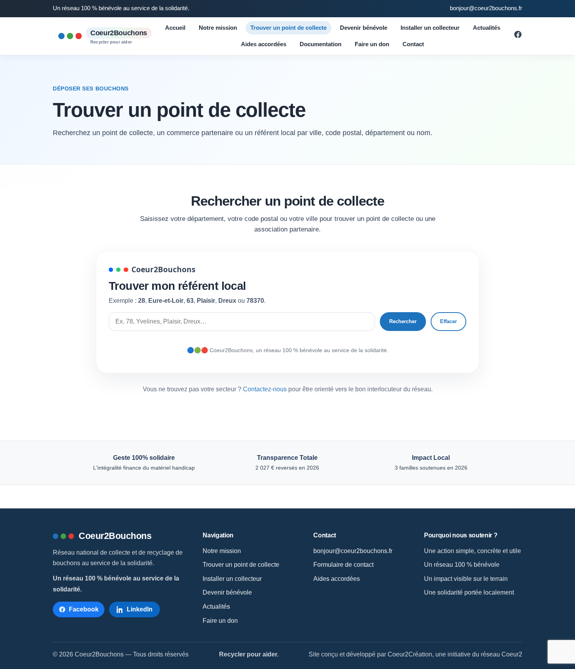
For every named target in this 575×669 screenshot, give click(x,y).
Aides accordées (263, 44)
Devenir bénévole (363, 27)
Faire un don (372, 44)
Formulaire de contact (343, 564)
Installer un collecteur (430, 27)
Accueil (175, 27)
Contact (413, 44)
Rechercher (403, 321)
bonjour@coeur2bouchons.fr (486, 8)
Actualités (486, 27)
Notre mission (218, 27)
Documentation (320, 44)
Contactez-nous (265, 389)
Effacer (448, 321)
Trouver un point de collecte (288, 27)
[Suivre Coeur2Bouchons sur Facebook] (518, 36)
